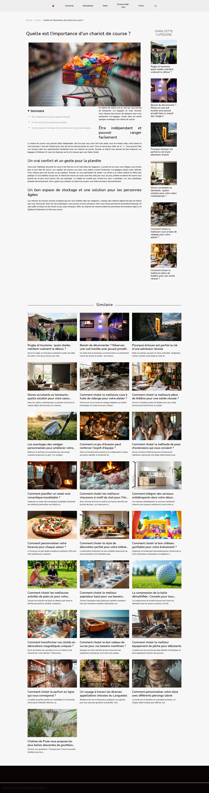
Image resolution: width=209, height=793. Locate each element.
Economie (69, 6)
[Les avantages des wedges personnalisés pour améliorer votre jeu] (52, 426)
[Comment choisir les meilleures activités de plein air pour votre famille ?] (52, 574)
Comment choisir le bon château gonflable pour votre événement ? (154, 545)
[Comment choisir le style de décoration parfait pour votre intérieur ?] (104, 525)
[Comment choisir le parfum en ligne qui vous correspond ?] (52, 673)
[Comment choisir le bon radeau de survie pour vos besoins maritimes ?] (104, 624)
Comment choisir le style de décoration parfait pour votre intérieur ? (104, 547)
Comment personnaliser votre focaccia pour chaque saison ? (47, 545)
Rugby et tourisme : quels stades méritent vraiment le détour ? (162, 69)
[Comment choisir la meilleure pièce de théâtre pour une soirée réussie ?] (164, 256)
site (123, 146)
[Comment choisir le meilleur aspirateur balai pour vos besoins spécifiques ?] (104, 574)
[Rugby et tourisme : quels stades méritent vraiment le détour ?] (164, 52)
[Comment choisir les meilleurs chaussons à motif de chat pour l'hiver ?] (104, 475)
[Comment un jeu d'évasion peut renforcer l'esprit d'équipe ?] (104, 426)
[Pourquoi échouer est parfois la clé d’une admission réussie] (164, 134)
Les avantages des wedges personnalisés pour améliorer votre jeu (50, 448)
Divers (141, 6)
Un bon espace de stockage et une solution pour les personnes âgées (61, 128)
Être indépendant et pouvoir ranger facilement (51, 117)
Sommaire (37, 111)
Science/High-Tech (123, 5)
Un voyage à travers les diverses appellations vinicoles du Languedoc (103, 693)
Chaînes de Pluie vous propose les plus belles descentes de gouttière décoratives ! (50, 745)
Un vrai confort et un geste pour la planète (49, 122)
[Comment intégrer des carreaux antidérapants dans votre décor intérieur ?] (156, 475)
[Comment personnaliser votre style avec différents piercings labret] (156, 673)
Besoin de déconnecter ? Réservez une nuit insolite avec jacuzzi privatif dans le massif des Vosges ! (163, 111)
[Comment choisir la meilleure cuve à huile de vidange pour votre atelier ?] (164, 214)
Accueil (29, 20)
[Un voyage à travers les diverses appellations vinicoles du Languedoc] (104, 673)
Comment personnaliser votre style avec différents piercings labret (155, 693)
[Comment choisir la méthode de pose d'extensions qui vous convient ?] (156, 426)
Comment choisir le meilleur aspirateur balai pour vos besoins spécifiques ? (101, 596)
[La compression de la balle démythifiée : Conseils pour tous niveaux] (156, 574)
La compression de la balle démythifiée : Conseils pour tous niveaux (153, 596)
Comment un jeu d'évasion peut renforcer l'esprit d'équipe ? (100, 446)
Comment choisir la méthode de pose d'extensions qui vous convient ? (156, 446)
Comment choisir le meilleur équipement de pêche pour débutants (156, 644)
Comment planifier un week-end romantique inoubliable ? (49, 495)
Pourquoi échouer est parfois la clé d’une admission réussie (162, 152)
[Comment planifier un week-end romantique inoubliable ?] (52, 475)
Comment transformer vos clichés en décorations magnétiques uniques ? (51, 644)
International (88, 6)
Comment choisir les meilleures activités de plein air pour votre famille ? (48, 596)
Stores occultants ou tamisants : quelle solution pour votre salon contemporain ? (164, 192)
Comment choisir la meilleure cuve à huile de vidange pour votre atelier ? (164, 233)
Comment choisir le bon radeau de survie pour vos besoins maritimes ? (103, 644)
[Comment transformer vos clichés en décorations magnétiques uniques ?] (52, 624)
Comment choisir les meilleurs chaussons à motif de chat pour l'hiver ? (104, 497)
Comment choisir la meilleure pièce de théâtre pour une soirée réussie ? (163, 274)
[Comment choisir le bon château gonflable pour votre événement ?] (156, 525)
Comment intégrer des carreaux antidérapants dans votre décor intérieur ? (153, 497)
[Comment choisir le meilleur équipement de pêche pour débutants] (156, 624)
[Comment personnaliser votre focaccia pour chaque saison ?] (52, 525)
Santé (105, 6)
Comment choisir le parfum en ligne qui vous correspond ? (51, 693)
